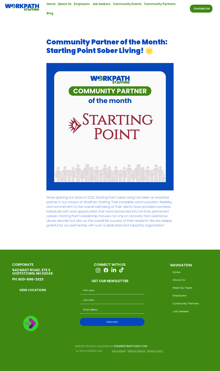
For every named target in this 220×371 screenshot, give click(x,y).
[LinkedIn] (114, 270)
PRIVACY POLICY (155, 350)
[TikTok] (121, 270)
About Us (179, 279)
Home (176, 272)
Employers (179, 295)
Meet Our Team (182, 287)
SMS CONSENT (119, 350)
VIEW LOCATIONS (32, 290)
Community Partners (186, 303)
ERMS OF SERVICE (137, 350)
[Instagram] (98, 270)
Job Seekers (181, 311)
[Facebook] (106, 270)
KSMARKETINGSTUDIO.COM (130, 346)
